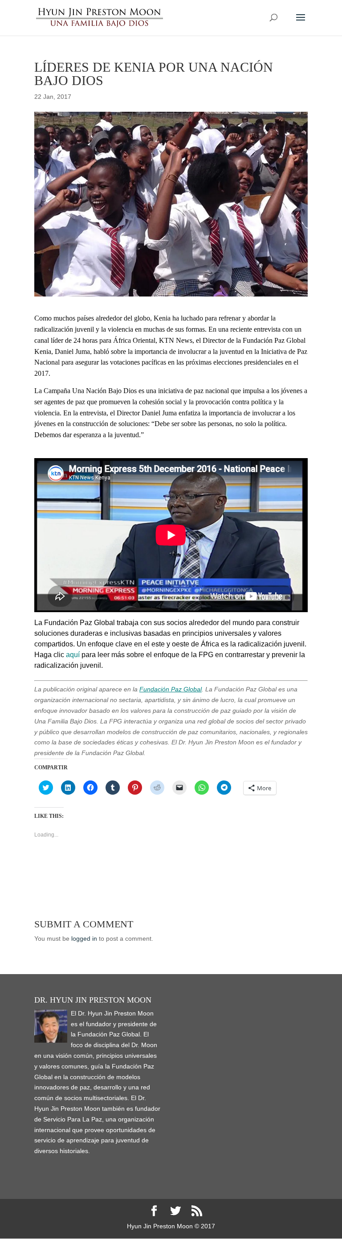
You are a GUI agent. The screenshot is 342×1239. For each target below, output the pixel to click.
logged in (84, 938)
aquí (73, 654)
